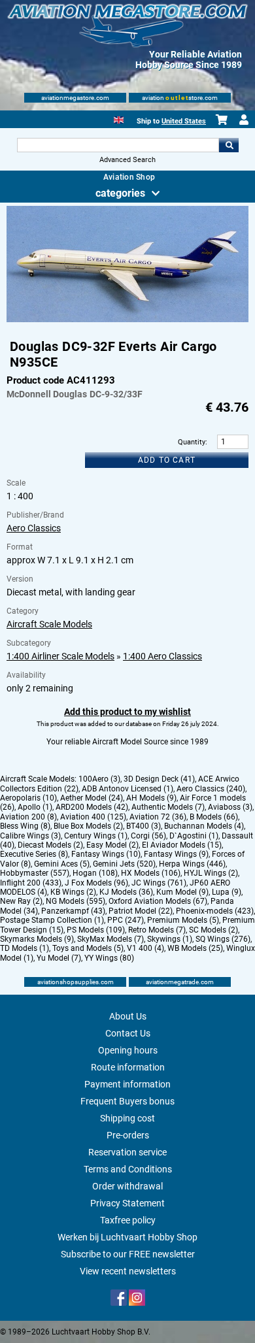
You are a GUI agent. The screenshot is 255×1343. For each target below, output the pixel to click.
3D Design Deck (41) (159, 779)
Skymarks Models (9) (37, 939)
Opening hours (128, 1050)
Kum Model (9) (182, 892)
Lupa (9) (226, 892)
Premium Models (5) (183, 920)
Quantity (191, 442)
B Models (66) (214, 816)
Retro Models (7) (157, 930)
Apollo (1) (35, 807)
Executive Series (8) (34, 854)
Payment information (127, 1084)
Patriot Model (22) (141, 911)
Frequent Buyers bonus (127, 1101)
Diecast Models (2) (50, 845)
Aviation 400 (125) (93, 816)
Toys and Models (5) (88, 948)
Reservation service (127, 1152)
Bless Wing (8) (25, 826)
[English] (119, 118)
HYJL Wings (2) (211, 873)
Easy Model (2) (112, 845)
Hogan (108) (95, 873)
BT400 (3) (143, 826)
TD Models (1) (24, 948)
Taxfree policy (128, 1220)
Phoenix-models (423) (215, 911)
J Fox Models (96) (96, 882)
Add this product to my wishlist (127, 711)
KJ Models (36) (126, 892)
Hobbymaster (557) (34, 873)
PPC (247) (125, 920)
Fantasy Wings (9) (176, 854)
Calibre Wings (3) (30, 835)
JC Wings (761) (158, 882)
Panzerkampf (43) (73, 911)
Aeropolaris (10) (28, 798)
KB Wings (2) (73, 892)
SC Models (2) (213, 930)
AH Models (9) (151, 798)
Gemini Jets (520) (124, 864)
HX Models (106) (150, 873)
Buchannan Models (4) (204, 826)
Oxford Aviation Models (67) (158, 901)
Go (229, 145)
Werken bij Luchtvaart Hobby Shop (127, 1237)
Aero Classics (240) (211, 788)
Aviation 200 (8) (28, 816)
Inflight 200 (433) (30, 882)
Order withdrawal (127, 1186)
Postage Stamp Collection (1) (52, 920)
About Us (127, 1016)
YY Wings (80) (109, 958)
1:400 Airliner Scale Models (60, 656)
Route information (128, 1067)
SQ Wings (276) (223, 939)
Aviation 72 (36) (157, 816)
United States (184, 121)
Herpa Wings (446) (192, 864)
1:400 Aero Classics (162, 656)
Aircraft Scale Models (49, 624)
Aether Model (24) (91, 798)
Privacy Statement (127, 1203)
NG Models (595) (75, 901)
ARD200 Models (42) (92, 807)
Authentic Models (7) (168, 807)
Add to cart (167, 460)
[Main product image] (128, 319)
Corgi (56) (148, 835)
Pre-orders (128, 1135)
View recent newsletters (128, 1271)
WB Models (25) (195, 948)
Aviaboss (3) (230, 807)
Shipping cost (127, 1118)
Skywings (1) (169, 939)
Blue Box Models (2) (88, 826)
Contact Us (127, 1033)
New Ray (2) (21, 901)
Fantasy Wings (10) (106, 854)
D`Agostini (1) (193, 835)
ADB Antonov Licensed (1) (127, 788)
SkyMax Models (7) (110, 939)
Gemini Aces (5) (62, 864)
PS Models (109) (96, 930)
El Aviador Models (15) (182, 845)
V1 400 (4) (145, 948)
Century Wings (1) (96, 835)
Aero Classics (34, 528)
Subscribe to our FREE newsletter (128, 1254)
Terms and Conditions (128, 1169)
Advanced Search (127, 160)
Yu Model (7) (59, 958)
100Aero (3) (99, 779)
